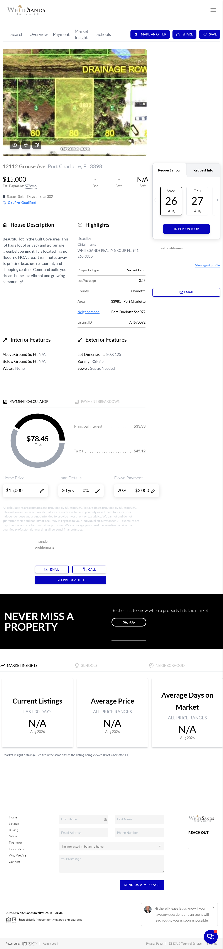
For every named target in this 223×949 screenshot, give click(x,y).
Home (13, 817)
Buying (13, 830)
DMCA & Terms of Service (185, 943)
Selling (13, 836)
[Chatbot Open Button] (211, 937)
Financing (15, 842)
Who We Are (17, 855)
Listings (14, 823)
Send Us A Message (142, 885)
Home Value (17, 849)
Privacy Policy (155, 943)
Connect (14, 861)
